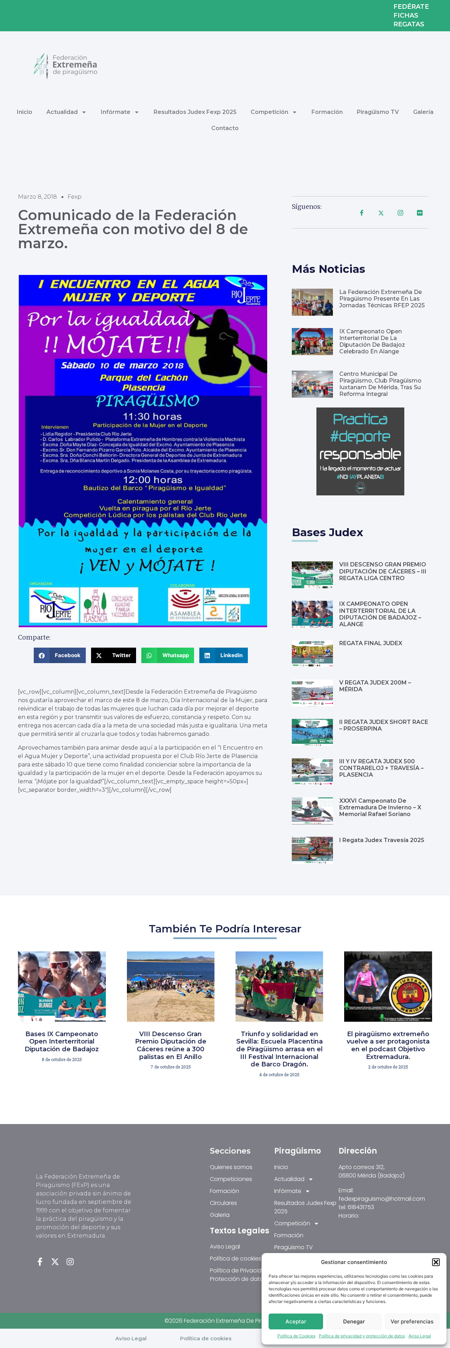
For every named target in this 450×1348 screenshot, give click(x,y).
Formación (327, 112)
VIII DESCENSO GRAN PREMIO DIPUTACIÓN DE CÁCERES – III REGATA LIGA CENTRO (382, 571)
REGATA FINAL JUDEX (370, 643)
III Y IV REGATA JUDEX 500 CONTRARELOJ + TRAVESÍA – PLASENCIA (381, 768)
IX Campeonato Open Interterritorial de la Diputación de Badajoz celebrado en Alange (372, 341)
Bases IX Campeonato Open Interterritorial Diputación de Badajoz (62, 1041)
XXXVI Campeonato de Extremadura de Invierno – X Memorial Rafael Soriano (380, 807)
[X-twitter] (55, 1262)
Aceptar (295, 1321)
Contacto (225, 128)
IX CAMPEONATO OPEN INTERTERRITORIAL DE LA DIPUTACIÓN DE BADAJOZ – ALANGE (380, 614)
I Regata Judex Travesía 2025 (381, 840)
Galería (423, 112)
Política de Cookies (296, 1336)
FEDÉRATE (411, 7)
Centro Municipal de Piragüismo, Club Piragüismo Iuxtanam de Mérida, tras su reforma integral (380, 384)
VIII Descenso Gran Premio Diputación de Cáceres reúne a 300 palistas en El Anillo (170, 1045)
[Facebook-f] (40, 1262)
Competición (269, 112)
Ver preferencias (412, 1321)
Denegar (354, 1321)
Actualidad (62, 112)
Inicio (24, 112)
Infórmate (115, 112)
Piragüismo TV (378, 112)
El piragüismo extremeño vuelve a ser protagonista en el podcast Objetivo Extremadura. (388, 1045)
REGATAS (408, 24)
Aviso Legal (420, 1336)
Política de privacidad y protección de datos (362, 1336)
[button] (435, 1262)
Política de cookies (205, 1338)
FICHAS (405, 16)
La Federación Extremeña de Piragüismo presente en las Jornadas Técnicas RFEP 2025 (382, 299)
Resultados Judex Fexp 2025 (195, 112)
